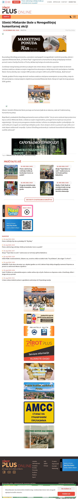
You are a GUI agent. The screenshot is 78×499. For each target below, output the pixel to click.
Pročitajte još (12, 161)
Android (27, 225)
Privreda (34, 470)
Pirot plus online (16, 10)
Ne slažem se (66, 489)
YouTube (9, 472)
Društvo (6, 17)
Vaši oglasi (45, 462)
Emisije (46, 466)
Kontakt (64, 2)
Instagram (6, 2)
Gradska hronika (34, 467)
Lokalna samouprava (36, 462)
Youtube (9, 2)
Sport (34, 477)
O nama (49, 2)
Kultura (34, 475)
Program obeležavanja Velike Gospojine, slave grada (28, 187)
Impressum (56, 2)
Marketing (72, 2)
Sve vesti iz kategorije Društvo (39, 200)
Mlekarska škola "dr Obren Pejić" (15, 155)
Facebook (3, 2)
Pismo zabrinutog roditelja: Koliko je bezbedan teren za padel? (32, 2)
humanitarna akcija (30, 155)
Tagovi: (4, 155)
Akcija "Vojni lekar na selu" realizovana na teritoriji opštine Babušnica (63, 172)
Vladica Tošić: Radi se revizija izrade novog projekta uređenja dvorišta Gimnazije (63, 188)
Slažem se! (66, 494)
